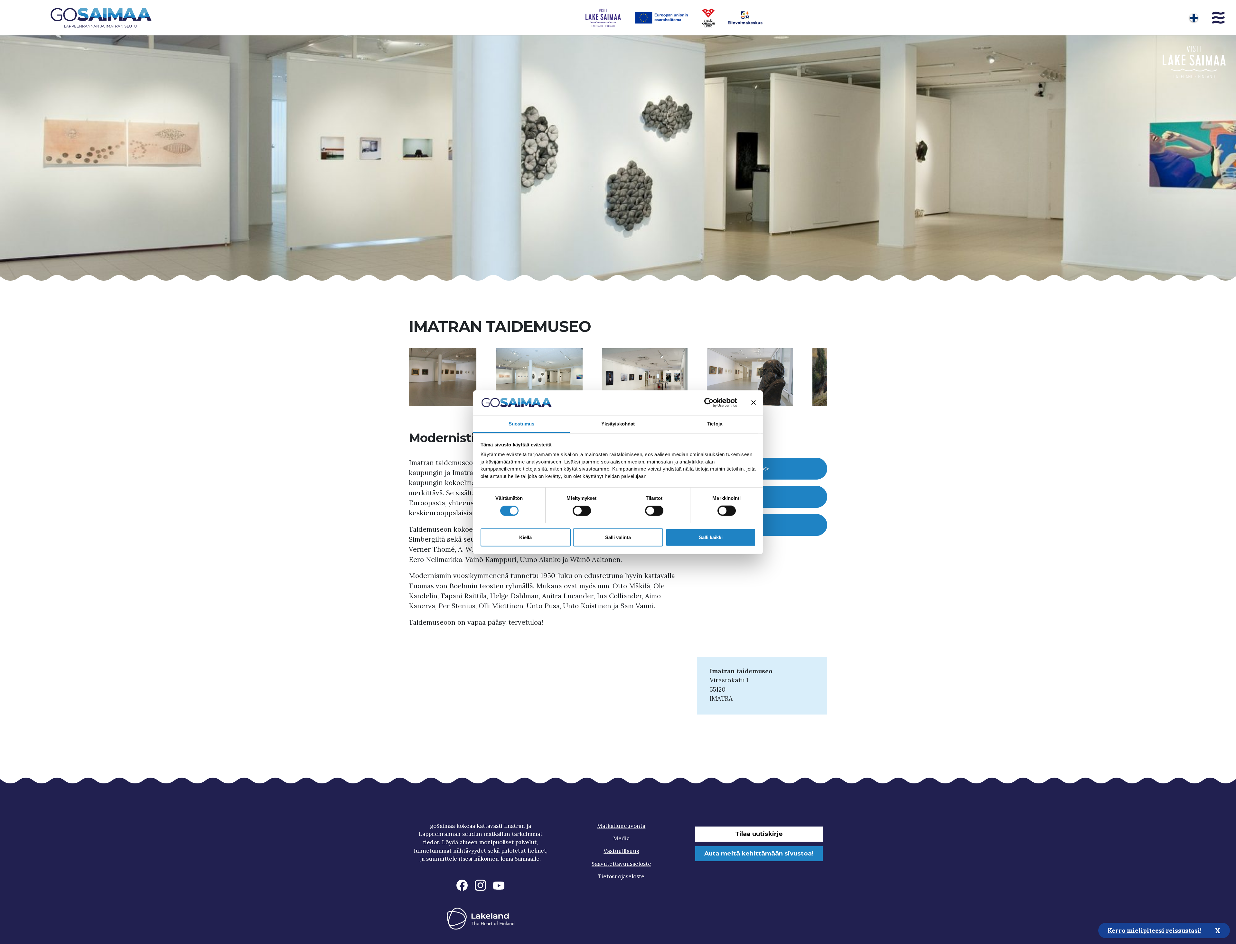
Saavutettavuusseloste (621, 863)
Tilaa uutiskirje (759, 833)
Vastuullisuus (621, 851)
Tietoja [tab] (714, 423)
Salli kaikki (711, 537)
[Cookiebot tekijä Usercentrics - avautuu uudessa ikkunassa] (709, 402)
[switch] (582, 510)
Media (621, 838)
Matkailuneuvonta (621, 825)
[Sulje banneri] (753, 402)
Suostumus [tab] (522, 423)
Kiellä (525, 537)
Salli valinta (618, 537)
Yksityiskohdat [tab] (618, 423)
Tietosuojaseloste (621, 876)
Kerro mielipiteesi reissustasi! (1155, 930)
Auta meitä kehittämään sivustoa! (759, 853)
